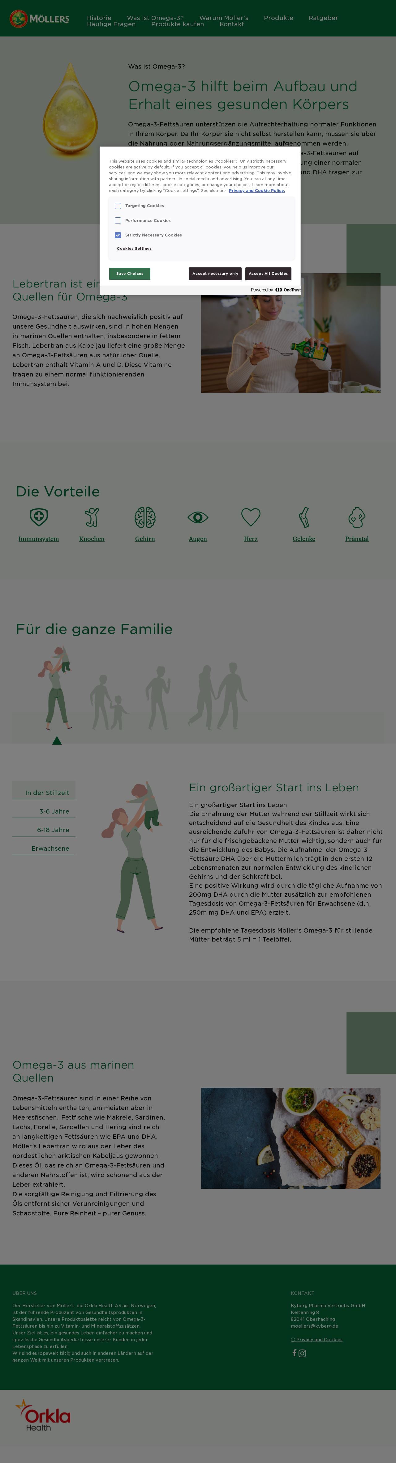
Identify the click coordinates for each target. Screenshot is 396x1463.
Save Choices (130, 273)
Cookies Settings (134, 248)
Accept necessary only (215, 273)
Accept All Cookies (268, 273)
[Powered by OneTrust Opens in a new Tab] (274, 291)
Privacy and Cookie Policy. (257, 190)
